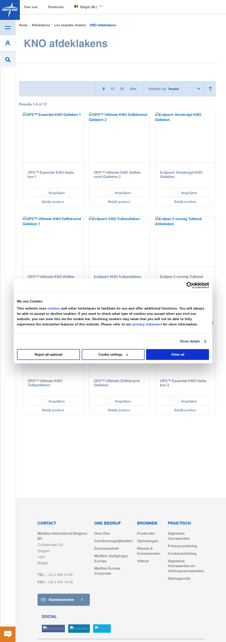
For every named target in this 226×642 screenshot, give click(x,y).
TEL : (55, 574)
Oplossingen (147, 540)
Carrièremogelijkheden (113, 540)
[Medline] (10, 10)
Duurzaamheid (106, 548)
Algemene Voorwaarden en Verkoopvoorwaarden (186, 566)
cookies (54, 308)
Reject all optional (48, 354)
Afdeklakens (41, 25)
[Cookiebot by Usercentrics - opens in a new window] (189, 285)
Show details (190, 341)
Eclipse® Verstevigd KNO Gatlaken (181, 174)
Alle (133, 88)
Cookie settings (110, 354)
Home (23, 25)
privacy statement (147, 324)
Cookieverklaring (182, 553)
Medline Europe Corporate (107, 571)
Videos (143, 560)
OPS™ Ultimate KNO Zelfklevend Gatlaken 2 (117, 174)
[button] (53, 192)
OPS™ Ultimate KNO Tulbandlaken (45, 383)
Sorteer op (157, 88)
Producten (146, 533)
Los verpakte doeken (70, 25)
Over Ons (102, 533)
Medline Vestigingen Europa (111, 558)
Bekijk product (53, 201)
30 (122, 88)
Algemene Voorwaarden (179, 536)
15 (112, 88)
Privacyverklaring (182, 545)
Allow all (177, 354)
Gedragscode (179, 578)
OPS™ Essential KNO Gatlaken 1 (51, 174)
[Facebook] (53, 629)
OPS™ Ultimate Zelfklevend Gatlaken (117, 383)
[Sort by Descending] (210, 88)
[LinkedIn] (79, 628)
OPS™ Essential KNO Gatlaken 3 (183, 383)
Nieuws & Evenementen (148, 551)
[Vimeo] (102, 628)
